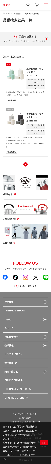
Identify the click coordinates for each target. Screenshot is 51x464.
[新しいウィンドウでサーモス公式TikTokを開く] (15, 277)
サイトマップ (18, 414)
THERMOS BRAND (15, 310)
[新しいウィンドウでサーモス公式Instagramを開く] (25, 277)
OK (44, 443)
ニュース (9, 328)
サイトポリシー (32, 414)
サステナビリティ (14, 354)
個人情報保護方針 (25, 418)
